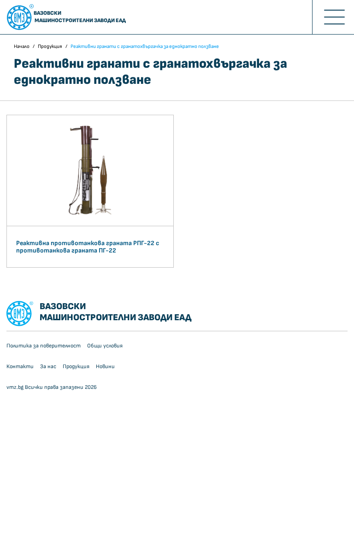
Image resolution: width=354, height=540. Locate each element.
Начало (22, 46)
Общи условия (105, 345)
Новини (105, 366)
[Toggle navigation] (333, 17)
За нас (48, 366)
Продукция (50, 46)
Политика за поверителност (43, 345)
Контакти (20, 366)
